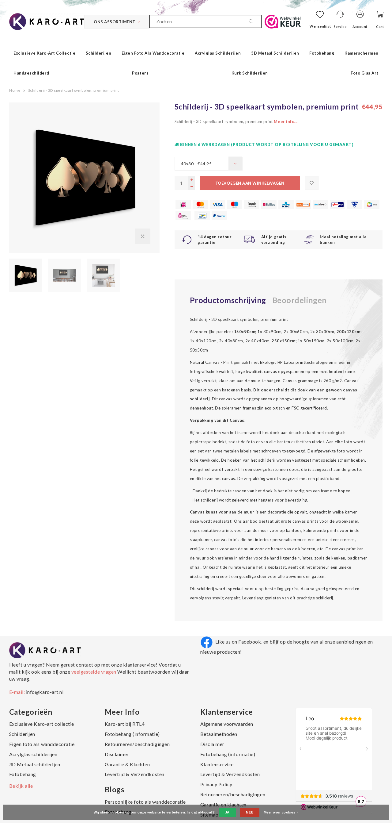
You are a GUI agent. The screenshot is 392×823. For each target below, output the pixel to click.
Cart (380, 27)
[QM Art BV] (46, 20)
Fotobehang (321, 53)
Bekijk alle (21, 786)
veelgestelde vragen (93, 672)
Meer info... (285, 121)
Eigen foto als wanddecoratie (153, 53)
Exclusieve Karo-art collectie (44, 53)
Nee (249, 812)
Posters (140, 73)
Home (14, 90)
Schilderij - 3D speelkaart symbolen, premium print (73, 90)
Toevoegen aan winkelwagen (250, 183)
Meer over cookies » (281, 812)
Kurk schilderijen (250, 73)
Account (360, 27)
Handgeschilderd (31, 73)
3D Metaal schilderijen (275, 53)
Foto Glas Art (365, 73)
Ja (227, 812)
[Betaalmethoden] (183, 204)
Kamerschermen (362, 53)
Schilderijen (98, 53)
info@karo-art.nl (44, 692)
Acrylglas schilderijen (218, 53)
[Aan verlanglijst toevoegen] (311, 183)
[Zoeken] (255, 21)
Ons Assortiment (114, 21)
